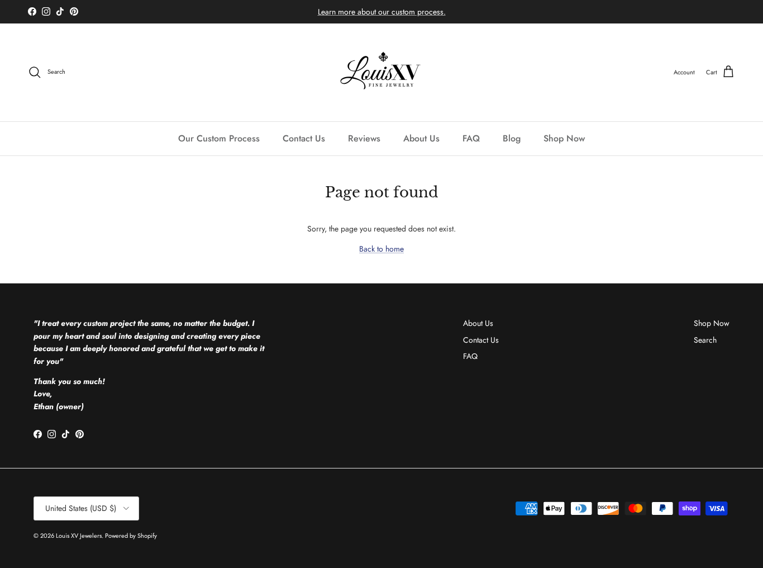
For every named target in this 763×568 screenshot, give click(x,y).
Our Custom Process (219, 138)
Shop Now (564, 138)
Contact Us (304, 138)
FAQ (471, 138)
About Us (421, 138)
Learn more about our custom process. (382, 11)
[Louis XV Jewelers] (382, 72)
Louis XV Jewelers (79, 535)
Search (705, 339)
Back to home (381, 248)
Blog (512, 138)
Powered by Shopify (131, 535)
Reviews (364, 138)
